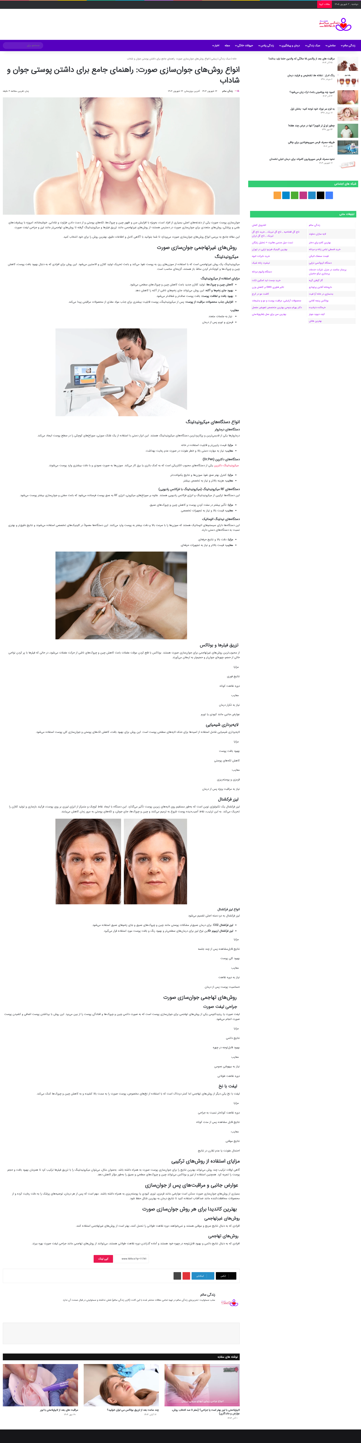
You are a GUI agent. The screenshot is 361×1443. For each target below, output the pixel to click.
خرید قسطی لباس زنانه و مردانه (325, 249)
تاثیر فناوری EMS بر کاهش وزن (268, 287)
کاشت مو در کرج (260, 294)
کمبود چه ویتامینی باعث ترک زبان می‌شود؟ (312, 92)
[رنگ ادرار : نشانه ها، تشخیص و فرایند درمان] (347, 81)
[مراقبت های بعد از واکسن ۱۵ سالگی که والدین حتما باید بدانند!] (347, 64)
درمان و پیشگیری (290, 45)
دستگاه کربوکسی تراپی (320, 263)
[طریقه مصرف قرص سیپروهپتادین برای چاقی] (347, 147)
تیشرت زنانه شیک (261, 263)
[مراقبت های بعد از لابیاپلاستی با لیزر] (40, 1385)
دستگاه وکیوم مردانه (262, 272)
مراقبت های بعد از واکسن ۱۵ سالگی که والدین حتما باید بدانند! (302, 59)
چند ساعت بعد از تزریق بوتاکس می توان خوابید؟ (133, 1410)
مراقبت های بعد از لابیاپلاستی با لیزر (59, 1410)
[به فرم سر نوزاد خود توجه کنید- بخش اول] (347, 114)
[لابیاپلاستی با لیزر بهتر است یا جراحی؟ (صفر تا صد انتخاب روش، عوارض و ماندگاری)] (202, 1385)
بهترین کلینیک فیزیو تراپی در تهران (269, 249)
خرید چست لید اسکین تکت (266, 280)
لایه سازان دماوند (317, 234)
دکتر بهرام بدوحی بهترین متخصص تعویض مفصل (277, 307)
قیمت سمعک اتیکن (318, 256)
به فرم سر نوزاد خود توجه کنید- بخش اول (312, 109)
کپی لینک (103, 1259)
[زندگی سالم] (333, 24)
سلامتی (332, 45)
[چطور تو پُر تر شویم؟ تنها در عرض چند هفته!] (347, 131)
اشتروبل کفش (259, 225)
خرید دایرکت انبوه (261, 256)
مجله (227, 45)
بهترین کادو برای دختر (320, 243)
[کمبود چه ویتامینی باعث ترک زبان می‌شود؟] (347, 97)
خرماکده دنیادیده (317, 307)
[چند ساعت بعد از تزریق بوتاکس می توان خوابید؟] (121, 1385)
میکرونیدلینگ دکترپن (226, 465)
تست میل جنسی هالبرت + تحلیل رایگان (272, 243)
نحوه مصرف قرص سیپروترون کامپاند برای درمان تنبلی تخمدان (302, 159)
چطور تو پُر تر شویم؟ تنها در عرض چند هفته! (311, 126)
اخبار (217, 45)
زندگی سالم (349, 45)
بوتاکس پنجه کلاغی (318, 301)
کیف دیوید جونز (317, 314)
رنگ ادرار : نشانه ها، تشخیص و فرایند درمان (311, 75)
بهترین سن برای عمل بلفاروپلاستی (269, 314)
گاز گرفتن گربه (316, 280)
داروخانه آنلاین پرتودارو (320, 287)
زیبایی (214, 59)
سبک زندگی (313, 45)
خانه (234, 59)
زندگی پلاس (267, 45)
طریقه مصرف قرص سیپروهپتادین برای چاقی (311, 142)
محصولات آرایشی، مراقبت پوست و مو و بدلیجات (276, 301)
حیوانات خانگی (245, 45)
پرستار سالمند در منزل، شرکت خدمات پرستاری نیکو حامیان (327, 272)
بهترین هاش (315, 321)
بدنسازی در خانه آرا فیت (321, 294)
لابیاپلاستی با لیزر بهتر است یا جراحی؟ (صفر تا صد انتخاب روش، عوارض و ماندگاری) (206, 1412)
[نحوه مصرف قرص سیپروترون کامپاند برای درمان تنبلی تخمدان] (347, 164)
